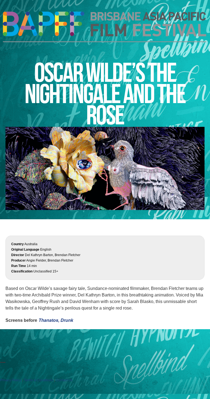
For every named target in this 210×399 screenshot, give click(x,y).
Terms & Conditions (38, 380)
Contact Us (64, 380)
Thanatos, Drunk (56, 320)
